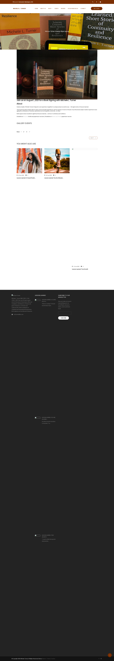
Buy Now (96, 8)
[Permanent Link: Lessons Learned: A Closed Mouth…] (37, 357)
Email (59, 308)
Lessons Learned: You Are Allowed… (53, 178)
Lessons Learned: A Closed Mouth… (26, 178)
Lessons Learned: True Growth (80, 269)
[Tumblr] (100, 2)
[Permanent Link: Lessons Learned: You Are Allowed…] (37, 475)
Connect (83, 8)
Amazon (25, 116)
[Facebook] (96, 2)
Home (36, 8)
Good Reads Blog (73, 8)
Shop (49, 8)
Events (56, 8)
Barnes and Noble (56, 116)
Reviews (63, 8)
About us (43, 8)
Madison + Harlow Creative (48, 658)
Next (92, 138)
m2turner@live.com (18, 314)
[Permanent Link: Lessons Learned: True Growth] (37, 592)
